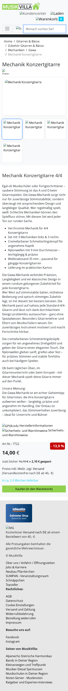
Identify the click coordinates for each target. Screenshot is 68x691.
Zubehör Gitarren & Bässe (26, 46)
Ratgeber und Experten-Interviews (29, 682)
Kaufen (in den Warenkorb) (34, 489)
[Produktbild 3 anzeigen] (56, 129)
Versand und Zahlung (20, 609)
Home (8, 41)
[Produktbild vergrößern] (34, 96)
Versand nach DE (34, 532)
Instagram (13, 641)
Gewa (32, 50)
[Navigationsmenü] (7, 28)
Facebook (12, 637)
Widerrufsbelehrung (20, 614)
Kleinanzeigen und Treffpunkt (26, 665)
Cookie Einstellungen (20, 605)
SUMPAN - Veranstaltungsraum (27, 576)
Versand (38, 469)
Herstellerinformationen (36, 426)
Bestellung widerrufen (21, 618)
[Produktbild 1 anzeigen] (12, 129)
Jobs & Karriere (16, 567)
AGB (9, 596)
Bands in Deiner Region (22, 660)
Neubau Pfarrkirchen (20, 572)
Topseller (12, 585)
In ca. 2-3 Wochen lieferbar (20, 480)
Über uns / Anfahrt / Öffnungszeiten (30, 563)
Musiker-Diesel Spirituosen (24, 669)
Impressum (13, 623)
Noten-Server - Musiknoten (24, 678)
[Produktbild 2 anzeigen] (34, 129)
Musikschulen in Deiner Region (27, 674)
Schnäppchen (15, 580)
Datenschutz (14, 601)
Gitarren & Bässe (28, 41)
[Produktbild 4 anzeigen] (12, 152)
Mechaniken (16, 50)
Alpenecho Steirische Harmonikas (29, 656)
